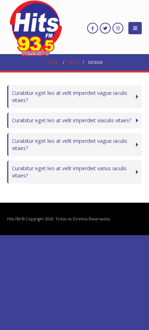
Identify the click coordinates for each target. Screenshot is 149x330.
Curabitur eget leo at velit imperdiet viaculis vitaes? (72, 120)
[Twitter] (105, 28)
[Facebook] (92, 28)
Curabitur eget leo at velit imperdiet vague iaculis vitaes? (69, 96)
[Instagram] (117, 28)
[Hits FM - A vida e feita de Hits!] (36, 28)
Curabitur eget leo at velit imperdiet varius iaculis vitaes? (69, 172)
